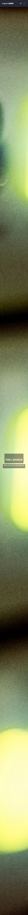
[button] (21, 3)
